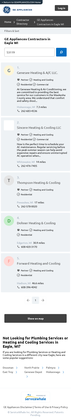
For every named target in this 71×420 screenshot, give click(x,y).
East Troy (8, 371)
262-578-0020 (29, 206)
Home (7, 21)
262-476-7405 (29, 165)
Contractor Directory (23, 21)
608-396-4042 (29, 287)
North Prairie (32, 367)
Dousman (8, 367)
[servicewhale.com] (36, 397)
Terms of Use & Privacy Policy (51, 407)
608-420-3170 (29, 246)
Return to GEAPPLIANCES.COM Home (21, 2)
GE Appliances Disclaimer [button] (18, 407)
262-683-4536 (29, 110)
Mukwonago (53, 371)
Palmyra (51, 367)
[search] (61, 52)
